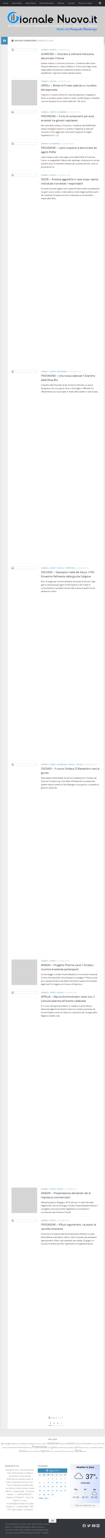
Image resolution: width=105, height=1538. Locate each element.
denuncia (5, 1448)
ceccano (78, 1443)
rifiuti (51, 1451)
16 (52, 1486)
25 (61, 1490)
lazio (86, 1448)
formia (30, 1448)
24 (57, 1490)
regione (44, 1451)
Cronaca (45, 50)
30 (52, 1494)
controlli (93, 1444)
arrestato (24, 1443)
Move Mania (30, 3)
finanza (20, 1447)
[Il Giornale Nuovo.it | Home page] (52, 21)
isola (65, 1448)
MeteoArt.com (89, 1505)
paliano (100, 1447)
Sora (78, 1451)
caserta (62, 1444)
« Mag (40, 1498)
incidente (60, 1448)
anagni (8, 1443)
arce (18, 1444)
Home (5, 3)
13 (40, 1486)
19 (65, 1486)
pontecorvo (29, 1451)
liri (89, 1448)
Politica (60, 568)
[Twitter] (89, 1526)
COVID (102, 1444)
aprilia (13, 1443)
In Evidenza (62, 112)
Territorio (70, 568)
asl (35, 1444)
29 (48, 1494)
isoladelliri (71, 1448)
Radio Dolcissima (47, 3)
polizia (22, 1450)
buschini (39, 1444)
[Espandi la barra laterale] (4, 40)
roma (63, 1451)
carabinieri (53, 1443)
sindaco (71, 1451)
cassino (70, 1443)
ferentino (13, 1447)
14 (44, 1486)
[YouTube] (93, 1526)
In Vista (53, 50)
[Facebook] (84, 1526)
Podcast (60, 3)
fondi (25, 1447)
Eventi (53, 112)
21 (44, 1490)
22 (48, 1490)
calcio (44, 1444)
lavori (83, 1448)
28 (44, 1494)
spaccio (84, 1451)
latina (78, 1447)
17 (57, 1486)
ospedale (94, 1448)
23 (52, 1490)
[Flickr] (98, 1526)
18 (61, 1486)
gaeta (54, 1447)
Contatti (71, 3)
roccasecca (56, 1451)
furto (49, 1448)
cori (98, 1444)
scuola (67, 1451)
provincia (37, 1451)
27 (40, 1494)
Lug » (46, 1498)
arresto (31, 1443)
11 (61, 1483)
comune (87, 1443)
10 (57, 1483)
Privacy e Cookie (85, 3)
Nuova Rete (17, 3)
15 (48, 1486)
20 (40, 1490)
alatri (3, 1444)
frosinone (39, 1447)
